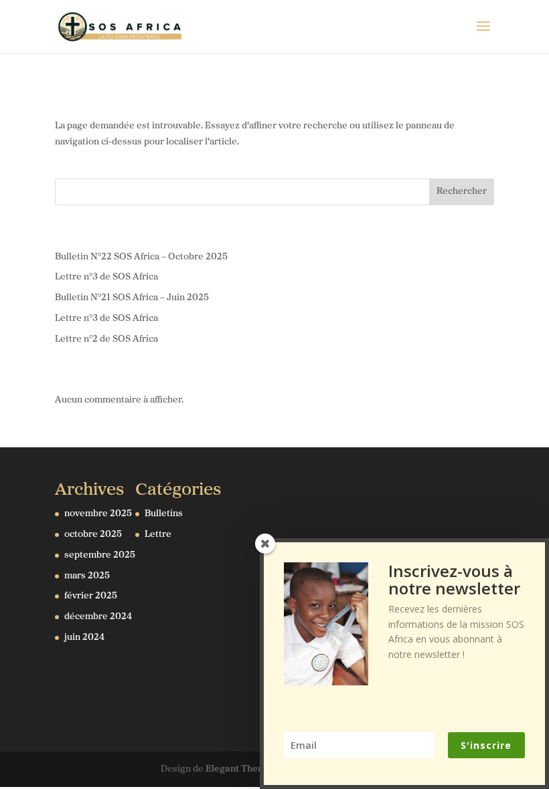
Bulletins (164, 514)
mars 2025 (87, 576)
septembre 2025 (99, 555)
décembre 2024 (98, 617)
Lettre (158, 535)
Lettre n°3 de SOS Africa (106, 277)
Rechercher (462, 192)
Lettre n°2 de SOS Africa (106, 339)
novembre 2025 (98, 514)
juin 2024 (84, 638)
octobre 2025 (93, 535)
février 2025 (90, 596)
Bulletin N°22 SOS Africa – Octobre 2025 (141, 257)
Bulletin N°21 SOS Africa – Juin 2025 (132, 298)
